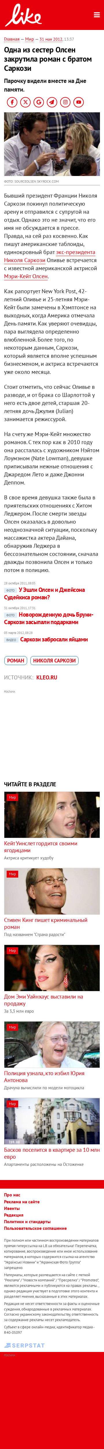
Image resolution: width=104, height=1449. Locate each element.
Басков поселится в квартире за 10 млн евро (52, 1153)
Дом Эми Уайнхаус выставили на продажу (43, 1000)
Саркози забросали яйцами (47, 639)
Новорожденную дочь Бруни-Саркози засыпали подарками (48, 618)
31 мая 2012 (51, 39)
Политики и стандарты (27, 1221)
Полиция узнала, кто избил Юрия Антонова (44, 1076)
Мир (29, 39)
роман (15, 660)
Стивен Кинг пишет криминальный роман (45, 923)
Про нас (12, 1195)
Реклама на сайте (22, 1201)
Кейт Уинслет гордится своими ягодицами (40, 847)
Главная (12, 39)
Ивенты (12, 1208)
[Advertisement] (52, 734)
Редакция (13, 1215)
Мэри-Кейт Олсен (26, 276)
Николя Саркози (54, 660)
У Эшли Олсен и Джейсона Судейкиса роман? (44, 593)
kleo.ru (46, 677)
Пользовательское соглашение (35, 1228)
